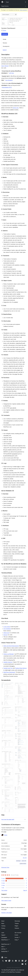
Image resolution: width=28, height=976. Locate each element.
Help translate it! (23, 10)
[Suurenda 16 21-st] (24, 748)
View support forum (6, 900)
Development (6, 46)
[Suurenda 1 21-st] (11, 684)
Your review (4, 890)
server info (24, 860)
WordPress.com (6, 944)
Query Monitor (5, 66)
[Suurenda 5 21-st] (11, 741)
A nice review (6, 626)
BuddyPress (5, 951)
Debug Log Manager (8, 654)
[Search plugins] (15, 14)
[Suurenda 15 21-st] (24, 734)
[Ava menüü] (26, 2)
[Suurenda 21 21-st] (24, 798)
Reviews (5, 43)
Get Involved (18, 932)
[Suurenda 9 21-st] (11, 791)
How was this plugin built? (7, 819)
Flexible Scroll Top (8, 668)
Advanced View (5, 867)
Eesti (6, 957)
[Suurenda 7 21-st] (11, 765)
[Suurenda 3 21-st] (11, 718)
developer (18, 860)
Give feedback (7, 628)
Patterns (17, 928)
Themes (17, 923)
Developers (4, 937)
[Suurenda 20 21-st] (24, 793)
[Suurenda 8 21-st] (11, 778)
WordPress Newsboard (9, 672)
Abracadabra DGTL (7, 87)
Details (4, 39)
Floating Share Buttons (21, 668)
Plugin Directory (5, 6)
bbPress (4, 949)
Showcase (17, 921)
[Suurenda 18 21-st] (24, 774)
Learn (2, 932)
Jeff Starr (11, 73)
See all (25, 890)
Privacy (3, 928)
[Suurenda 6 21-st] (11, 752)
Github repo (6, 632)
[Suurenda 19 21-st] (24, 788)
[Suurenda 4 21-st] (11, 731)
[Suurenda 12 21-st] (24, 697)
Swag (17, 939)
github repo (16, 107)
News (2, 923)
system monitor (23, 863)
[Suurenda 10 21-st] (11, 803)
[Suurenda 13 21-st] (24, 708)
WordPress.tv (5, 939)
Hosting (3, 925)
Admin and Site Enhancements (11, 646)
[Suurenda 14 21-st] (24, 721)
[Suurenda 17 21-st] (24, 761)
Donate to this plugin (6, 912)
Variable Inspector (7, 662)
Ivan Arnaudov (9, 80)
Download (4, 34)
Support (5, 50)
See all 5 (25, 857)
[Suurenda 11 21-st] (24, 684)
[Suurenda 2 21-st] (11, 708)
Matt (3, 946)
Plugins (16, 925)
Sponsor (5, 634)
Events (16, 935)
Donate (17, 937)
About (2, 921)
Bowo (4, 30)
